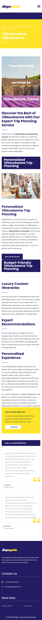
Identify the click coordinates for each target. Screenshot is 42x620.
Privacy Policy (7, 606)
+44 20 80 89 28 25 (12, 582)
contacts (14, 427)
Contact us (27, 606)
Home (4, 26)
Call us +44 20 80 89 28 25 (15, 443)
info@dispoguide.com (13, 587)
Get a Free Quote (12, 257)
